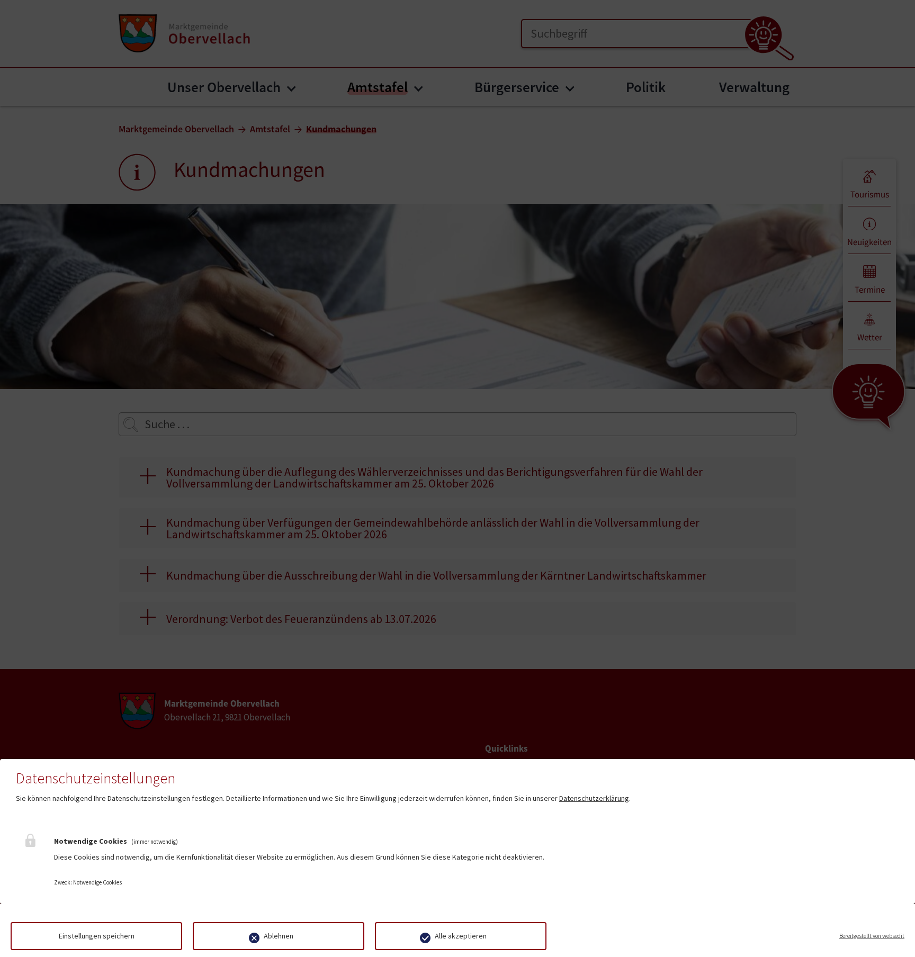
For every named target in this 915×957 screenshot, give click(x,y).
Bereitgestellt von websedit (871, 936)
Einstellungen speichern (96, 936)
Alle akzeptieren (461, 936)
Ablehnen (278, 936)
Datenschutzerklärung (594, 798)
